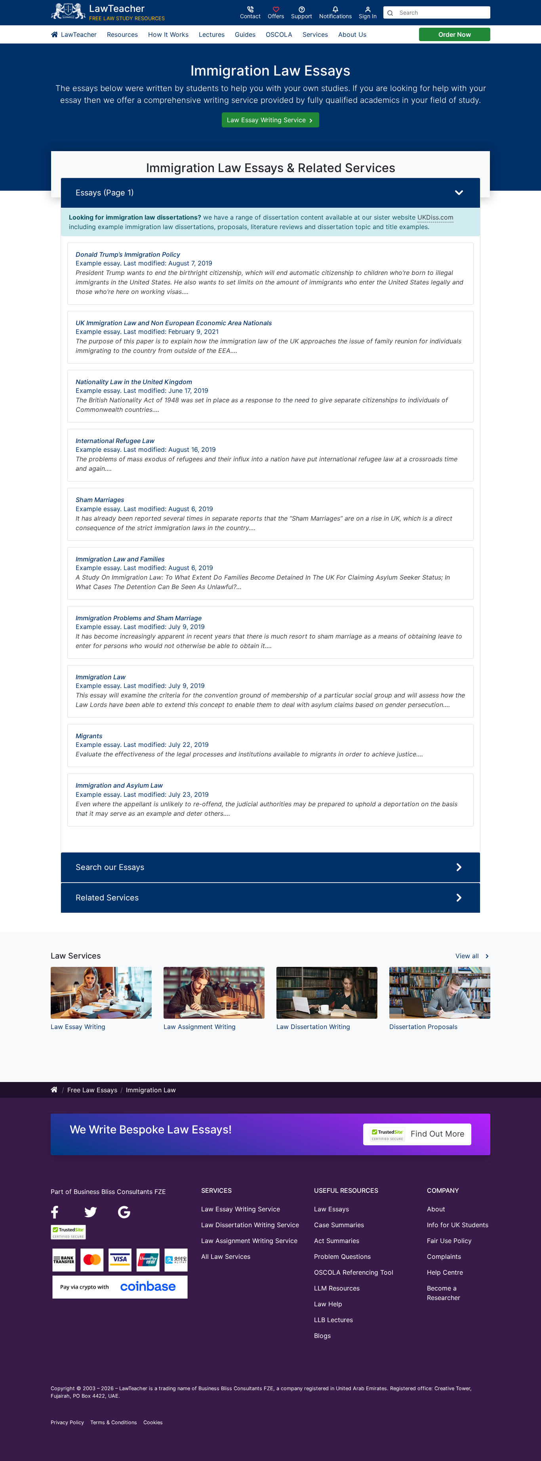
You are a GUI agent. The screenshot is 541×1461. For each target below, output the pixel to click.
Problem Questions (342, 1256)
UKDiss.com (435, 217)
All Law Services (225, 1256)
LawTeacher (78, 34)
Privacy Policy (67, 1422)
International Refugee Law (115, 441)
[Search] (390, 12)
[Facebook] (58, 1212)
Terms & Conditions (113, 1422)
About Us (352, 34)
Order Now (454, 34)
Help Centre (445, 1272)
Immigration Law (101, 677)
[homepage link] (55, 1090)
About (436, 1209)
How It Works (168, 34)
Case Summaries (339, 1225)
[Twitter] (91, 1212)
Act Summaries (336, 1241)
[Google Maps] (124, 1212)
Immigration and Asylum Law (119, 785)
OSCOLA (279, 34)
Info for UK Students (457, 1225)
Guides (245, 34)
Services (315, 34)
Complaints (444, 1256)
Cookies (153, 1422)
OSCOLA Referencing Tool (353, 1272)
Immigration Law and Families (120, 559)
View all (468, 956)
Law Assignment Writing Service (249, 1241)
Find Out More (436, 1134)
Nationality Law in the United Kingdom (134, 382)
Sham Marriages (100, 500)
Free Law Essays (92, 1090)
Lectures (212, 34)
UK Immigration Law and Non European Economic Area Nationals (174, 323)
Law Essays (331, 1209)
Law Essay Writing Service (267, 120)
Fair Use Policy (449, 1241)
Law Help (328, 1304)
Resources (122, 34)
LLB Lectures (333, 1320)
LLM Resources (337, 1288)
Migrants (89, 736)
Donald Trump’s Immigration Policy (128, 254)
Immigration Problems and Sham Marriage (139, 618)
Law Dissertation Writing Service (250, 1225)
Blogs (322, 1336)
